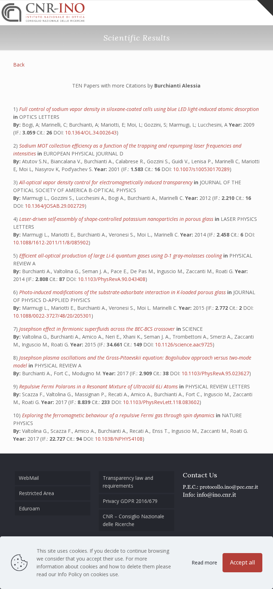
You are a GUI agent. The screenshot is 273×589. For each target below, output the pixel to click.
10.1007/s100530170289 (201, 169)
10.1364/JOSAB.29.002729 (55, 205)
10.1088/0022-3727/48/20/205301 (52, 315)
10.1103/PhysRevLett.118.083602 (161, 402)
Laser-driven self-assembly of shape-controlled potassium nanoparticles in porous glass (117, 219)
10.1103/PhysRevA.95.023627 (215, 373)
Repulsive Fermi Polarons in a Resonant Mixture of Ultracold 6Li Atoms (99, 386)
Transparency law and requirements (128, 481)
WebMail (29, 477)
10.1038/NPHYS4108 (119, 438)
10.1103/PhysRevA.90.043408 (111, 279)
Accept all (242, 562)
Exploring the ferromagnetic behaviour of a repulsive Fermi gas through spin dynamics (119, 415)
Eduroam (29, 508)
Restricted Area (36, 493)
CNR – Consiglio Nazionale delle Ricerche (133, 520)
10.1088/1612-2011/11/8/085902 (51, 242)
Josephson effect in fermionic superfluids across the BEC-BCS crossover (97, 328)
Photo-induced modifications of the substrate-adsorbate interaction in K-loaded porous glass (123, 292)
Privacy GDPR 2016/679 (130, 501)
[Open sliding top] (265, 8)
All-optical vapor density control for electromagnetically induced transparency (106, 182)
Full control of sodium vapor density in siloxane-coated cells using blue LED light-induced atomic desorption (139, 109)
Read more (204, 562)
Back (19, 64)
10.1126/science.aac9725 (184, 344)
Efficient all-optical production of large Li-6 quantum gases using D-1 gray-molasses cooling (121, 255)
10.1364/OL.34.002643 (91, 132)
